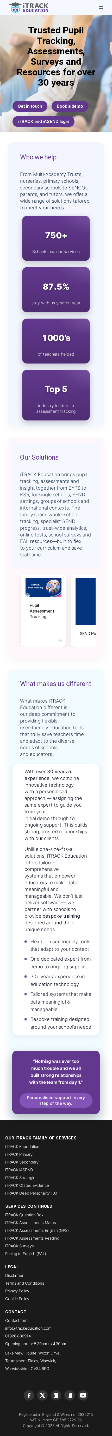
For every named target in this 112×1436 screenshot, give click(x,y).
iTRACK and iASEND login (43, 121)
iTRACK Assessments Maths (30, 1222)
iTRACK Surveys (19, 1245)
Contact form (17, 1320)
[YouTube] (83, 1395)
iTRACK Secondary (21, 1162)
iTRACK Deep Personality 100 (31, 1193)
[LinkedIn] (56, 1395)
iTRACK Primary (19, 1154)
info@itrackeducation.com (28, 1328)
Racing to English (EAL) (25, 1253)
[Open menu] (101, 7)
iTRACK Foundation (22, 1146)
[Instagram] (69, 1395)
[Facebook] (29, 1395)
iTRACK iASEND (19, 1169)
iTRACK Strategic (20, 1177)
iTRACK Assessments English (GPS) (37, 1230)
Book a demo (70, 106)
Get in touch (30, 106)
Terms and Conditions (24, 1283)
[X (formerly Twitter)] (42, 1395)
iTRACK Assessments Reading (32, 1238)
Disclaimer (14, 1275)
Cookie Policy (17, 1298)
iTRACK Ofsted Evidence (27, 1185)
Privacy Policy (17, 1290)
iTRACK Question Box (24, 1214)
